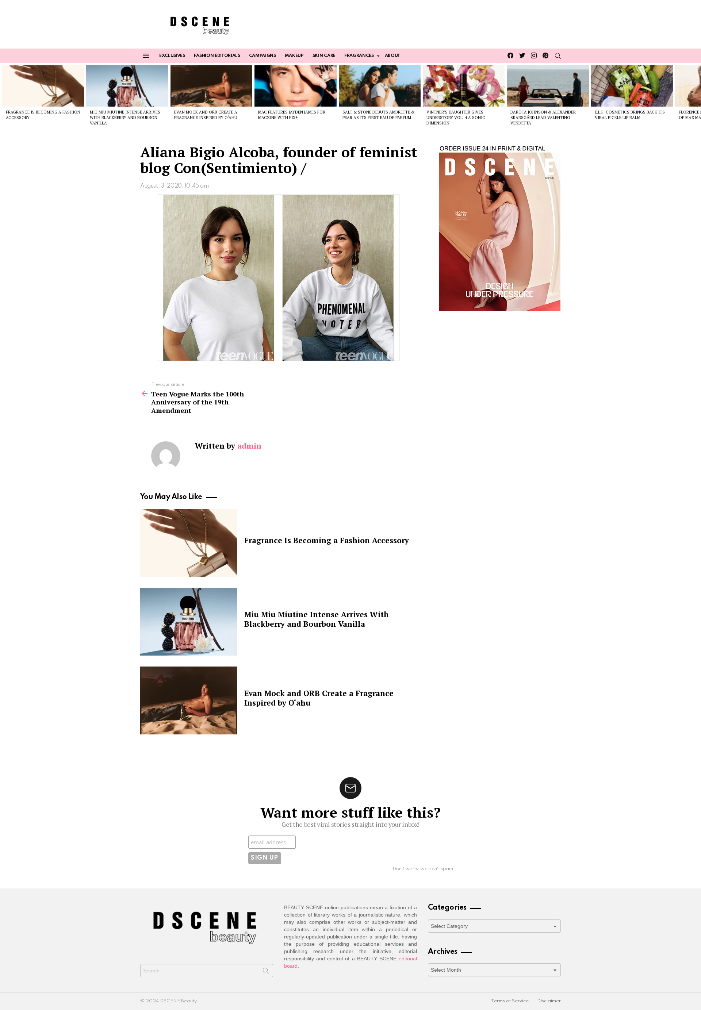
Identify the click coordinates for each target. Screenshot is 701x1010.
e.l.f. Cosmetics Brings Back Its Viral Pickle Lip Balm (630, 115)
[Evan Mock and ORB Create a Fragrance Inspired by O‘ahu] (211, 85)
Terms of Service (510, 1001)
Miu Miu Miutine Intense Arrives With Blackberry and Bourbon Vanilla (125, 118)
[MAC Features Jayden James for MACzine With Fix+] (295, 85)
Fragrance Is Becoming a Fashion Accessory (326, 540)
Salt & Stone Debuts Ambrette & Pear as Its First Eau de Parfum (378, 115)
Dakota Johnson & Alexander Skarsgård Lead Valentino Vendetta (543, 118)
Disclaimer (549, 1001)
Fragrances (359, 56)
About (392, 56)
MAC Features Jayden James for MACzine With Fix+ (291, 115)
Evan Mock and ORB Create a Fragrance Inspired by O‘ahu (205, 115)
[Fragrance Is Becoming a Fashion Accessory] (43, 85)
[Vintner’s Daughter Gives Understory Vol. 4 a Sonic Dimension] (464, 85)
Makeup (294, 56)
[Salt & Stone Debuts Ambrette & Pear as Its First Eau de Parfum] (380, 85)
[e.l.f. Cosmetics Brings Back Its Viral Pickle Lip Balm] (632, 85)
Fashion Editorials (217, 56)
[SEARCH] (558, 56)
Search (265, 972)
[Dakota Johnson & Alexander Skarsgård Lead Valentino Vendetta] (548, 85)
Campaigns (262, 56)
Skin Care (324, 56)
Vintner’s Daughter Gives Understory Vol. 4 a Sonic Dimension (455, 118)
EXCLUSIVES (172, 56)
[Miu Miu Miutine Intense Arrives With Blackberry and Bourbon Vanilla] (127, 85)
